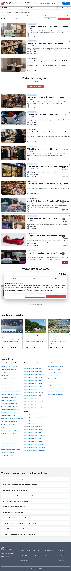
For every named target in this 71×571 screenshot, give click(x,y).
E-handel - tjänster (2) (63, 15)
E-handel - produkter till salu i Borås (32, 395)
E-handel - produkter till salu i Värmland (33, 420)
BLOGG (53, 3)
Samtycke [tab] (14, 278)
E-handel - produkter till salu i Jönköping (33, 383)
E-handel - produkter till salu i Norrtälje (33, 407)
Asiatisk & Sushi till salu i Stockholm (9, 424)
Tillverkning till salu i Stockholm (8, 446)
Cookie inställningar (62, 558)
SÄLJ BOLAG (21, 3)
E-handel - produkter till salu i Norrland (33, 441)
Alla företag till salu (37, 553)
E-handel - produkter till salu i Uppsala (33, 377)
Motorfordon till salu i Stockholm (9, 443)
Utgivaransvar (61, 560)
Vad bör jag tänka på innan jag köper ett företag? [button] (15, 501)
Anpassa (34, 296)
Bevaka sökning (63, 18)
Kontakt (47, 555)
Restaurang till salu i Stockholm (8, 369)
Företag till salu (8, 12)
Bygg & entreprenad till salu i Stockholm (10, 449)
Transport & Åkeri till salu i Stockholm (10, 409)
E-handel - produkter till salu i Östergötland (34, 435)
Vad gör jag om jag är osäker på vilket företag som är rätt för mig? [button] (19, 523)
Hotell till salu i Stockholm (7, 455)
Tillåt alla (55, 296)
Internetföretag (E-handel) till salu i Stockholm (12, 418)
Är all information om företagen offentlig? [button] (13, 506)
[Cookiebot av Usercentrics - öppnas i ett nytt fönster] (60, 274)
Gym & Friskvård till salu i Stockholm (9, 421)
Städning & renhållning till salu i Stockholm (11, 430)
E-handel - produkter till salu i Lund (32, 404)
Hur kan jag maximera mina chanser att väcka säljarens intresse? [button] (19, 495)
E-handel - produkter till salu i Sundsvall (33, 401)
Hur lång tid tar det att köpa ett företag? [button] (13, 512)
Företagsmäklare (23, 555)
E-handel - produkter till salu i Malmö (33, 371)
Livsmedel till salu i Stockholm (8, 452)
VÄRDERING (47, 3)
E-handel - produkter (19, 12)
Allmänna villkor (61, 550)
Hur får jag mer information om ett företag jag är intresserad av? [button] (19, 484)
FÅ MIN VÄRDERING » (35, 86)
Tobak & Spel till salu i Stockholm (9, 412)
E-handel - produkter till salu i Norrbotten (34, 432)
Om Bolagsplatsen (49, 550)
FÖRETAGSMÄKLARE (39, 3)
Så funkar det (23, 558)
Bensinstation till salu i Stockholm (9, 403)
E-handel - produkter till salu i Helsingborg (34, 374)
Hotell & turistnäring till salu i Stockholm (10, 372)
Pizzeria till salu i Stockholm (7, 388)
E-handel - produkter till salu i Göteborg (33, 368)
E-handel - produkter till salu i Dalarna (33, 426)
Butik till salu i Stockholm (7, 375)
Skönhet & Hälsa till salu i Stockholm (9, 433)
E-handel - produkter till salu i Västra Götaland (35, 417)
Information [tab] (35, 278)
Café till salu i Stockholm (7, 385)
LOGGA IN (58, 3)
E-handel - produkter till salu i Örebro (33, 380)
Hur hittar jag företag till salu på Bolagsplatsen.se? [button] (15, 479)
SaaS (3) (27, 15)
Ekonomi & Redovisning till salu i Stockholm (11, 440)
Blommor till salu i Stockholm (8, 400)
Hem (2, 12)
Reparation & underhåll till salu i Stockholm (11, 394)
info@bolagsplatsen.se (8, 553)
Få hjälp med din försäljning (25, 550)
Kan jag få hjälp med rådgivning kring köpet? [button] (14, 517)
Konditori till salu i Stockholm (8, 415)
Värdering (22, 553)
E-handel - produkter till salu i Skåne (32, 414)
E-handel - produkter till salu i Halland (33, 429)
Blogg (46, 553)
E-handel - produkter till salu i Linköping (33, 392)
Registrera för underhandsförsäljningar (38, 556)
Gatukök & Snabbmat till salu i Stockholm (11, 391)
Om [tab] (56, 278)
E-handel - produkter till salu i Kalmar (33, 386)
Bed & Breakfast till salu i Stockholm (9, 437)
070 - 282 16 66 (7, 556)
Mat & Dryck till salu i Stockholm (9, 366)
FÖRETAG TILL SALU (28, 3)
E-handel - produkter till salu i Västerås (33, 389)
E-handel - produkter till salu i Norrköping (34, 398)
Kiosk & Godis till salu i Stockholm (9, 378)
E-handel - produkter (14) (7, 15)
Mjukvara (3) (43, 15)
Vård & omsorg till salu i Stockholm (9, 406)
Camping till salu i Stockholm (8, 381)
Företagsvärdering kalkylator (24, 561)
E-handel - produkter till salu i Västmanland (34, 447)
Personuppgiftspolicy (63, 553)
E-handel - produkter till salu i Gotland (33, 438)
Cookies (60, 555)
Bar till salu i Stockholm (6, 427)
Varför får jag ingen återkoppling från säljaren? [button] (14, 490)
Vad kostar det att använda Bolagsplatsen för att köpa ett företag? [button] (20, 534)
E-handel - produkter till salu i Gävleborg (34, 444)
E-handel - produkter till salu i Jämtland (33, 423)
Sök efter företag (36, 550)
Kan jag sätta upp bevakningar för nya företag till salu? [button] (16, 528)
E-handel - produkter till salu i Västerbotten (34, 450)
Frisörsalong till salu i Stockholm (8, 397)
